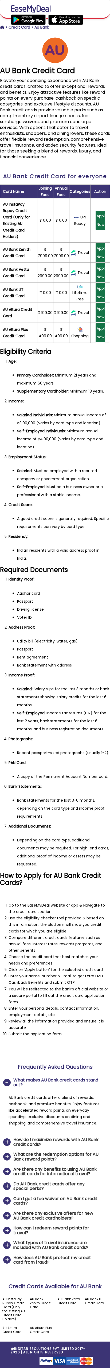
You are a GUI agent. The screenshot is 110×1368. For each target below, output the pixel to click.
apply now (101, 220)
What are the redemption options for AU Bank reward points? (56, 1156)
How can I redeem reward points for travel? (51, 1230)
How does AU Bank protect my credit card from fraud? (52, 1260)
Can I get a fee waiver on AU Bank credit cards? (55, 1200)
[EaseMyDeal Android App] (47, 19)
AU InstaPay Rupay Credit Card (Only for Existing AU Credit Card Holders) (13, 1309)
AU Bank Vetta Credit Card (68, 1301)
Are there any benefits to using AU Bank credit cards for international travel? (55, 1171)
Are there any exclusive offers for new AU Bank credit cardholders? (53, 1215)
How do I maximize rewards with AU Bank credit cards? (56, 1141)
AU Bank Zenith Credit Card (40, 1303)
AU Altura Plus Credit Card (41, 1330)
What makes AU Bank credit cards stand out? (55, 1082)
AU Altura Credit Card (12, 1330)
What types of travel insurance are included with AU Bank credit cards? (50, 1245)
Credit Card (19, 27)
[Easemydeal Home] (2, 27)
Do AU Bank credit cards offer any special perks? (49, 1186)
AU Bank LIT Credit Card (94, 1301)
